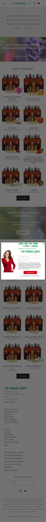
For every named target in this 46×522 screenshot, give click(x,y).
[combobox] (20, 260)
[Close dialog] (43, 244)
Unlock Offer (30, 272)
